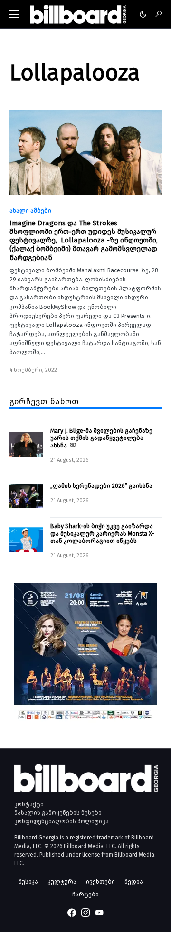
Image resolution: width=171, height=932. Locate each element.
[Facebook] (71, 912)
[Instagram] (85, 912)
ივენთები (100, 881)
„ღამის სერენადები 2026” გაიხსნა (101, 485)
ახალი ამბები (30, 210)
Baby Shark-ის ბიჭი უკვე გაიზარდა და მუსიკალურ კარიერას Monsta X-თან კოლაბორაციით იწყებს (102, 533)
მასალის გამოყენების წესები (58, 813)
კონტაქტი (29, 804)
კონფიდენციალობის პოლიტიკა (61, 821)
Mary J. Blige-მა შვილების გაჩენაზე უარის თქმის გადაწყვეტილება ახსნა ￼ (101, 438)
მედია (133, 881)
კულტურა (62, 881)
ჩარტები (85, 894)
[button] (14, 14)
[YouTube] (99, 912)
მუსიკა (28, 881)
